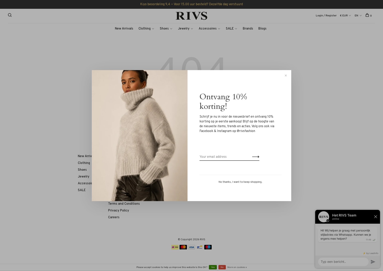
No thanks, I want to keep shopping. (240, 182)
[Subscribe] (254, 157)
